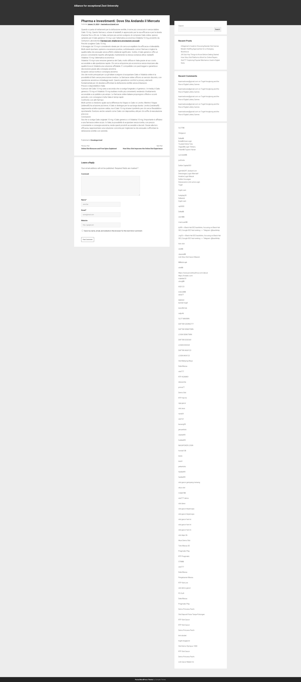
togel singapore (184, 641)
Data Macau (182, 366)
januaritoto (182, 429)
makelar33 (182, 278)
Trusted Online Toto (185, 144)
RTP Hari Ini (182, 398)
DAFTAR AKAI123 (184, 350)
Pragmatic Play (184, 551)
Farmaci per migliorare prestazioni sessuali (120, 41)
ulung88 (181, 281)
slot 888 (181, 217)
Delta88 (181, 138)
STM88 (181, 562)
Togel (180, 185)
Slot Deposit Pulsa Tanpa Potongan (191, 614)
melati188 (182, 493)
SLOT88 (181, 128)
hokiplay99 (182, 195)
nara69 (181, 414)
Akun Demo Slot (184, 540)
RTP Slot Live (183, 583)
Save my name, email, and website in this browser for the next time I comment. (113, 231)
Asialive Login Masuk (186, 176)
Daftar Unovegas (184, 179)
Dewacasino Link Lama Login (189, 182)
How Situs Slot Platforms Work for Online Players (199, 57)
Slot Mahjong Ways (185, 361)
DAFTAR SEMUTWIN (185, 329)
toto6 (180, 456)
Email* (83, 210)
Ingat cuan (182, 190)
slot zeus (181, 408)
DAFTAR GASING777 (186, 324)
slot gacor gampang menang (189, 482)
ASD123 (181, 287)
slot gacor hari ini (184, 519)
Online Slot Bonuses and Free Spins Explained (99, 149)
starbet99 (181, 435)
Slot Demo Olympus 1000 (187, 646)
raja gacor (182, 403)
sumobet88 (182, 155)
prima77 (181, 387)
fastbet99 (181, 472)
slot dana (181, 503)
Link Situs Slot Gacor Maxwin (189, 257)
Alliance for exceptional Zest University (96, 5)
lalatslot (181, 300)
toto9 (180, 461)
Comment (85, 174)
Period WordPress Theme (144, 679)
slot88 (180, 249)
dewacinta (182, 382)
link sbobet (182, 635)
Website (84, 220)
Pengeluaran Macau (185, 577)
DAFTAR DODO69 (184, 340)
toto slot (181, 244)
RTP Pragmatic (184, 556)
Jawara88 (182, 254)
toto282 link (182, 308)
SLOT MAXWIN (183, 319)
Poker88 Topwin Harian (187, 150)
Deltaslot (181, 198)
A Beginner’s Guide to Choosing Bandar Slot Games (200, 46)
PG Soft (181, 593)
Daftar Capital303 (184, 165)
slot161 (181, 419)
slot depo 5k (182, 535)
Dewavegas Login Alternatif (188, 174)
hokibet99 (182, 440)
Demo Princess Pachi (186, 609)
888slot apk (182, 262)
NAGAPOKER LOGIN (185, 445)
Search (181, 26)
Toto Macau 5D (184, 546)
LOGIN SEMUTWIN (185, 334)
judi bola (181, 160)
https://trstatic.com (185, 276)
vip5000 (181, 206)
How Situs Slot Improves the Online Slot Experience (142, 149)
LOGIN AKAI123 (184, 356)
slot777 (181, 371)
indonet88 (182, 292)
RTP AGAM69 (183, 377)
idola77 (181, 295)
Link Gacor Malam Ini (186, 662)
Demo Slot (182, 393)
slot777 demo (183, 498)
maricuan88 (182, 222)
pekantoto (182, 466)
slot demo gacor (184, 588)
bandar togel (183, 303)
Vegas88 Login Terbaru (187, 147)
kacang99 (182, 424)
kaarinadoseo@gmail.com (110, 24)
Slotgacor (182, 133)
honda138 (182, 451)
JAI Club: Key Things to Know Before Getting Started (200, 55)
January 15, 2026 (93, 24)
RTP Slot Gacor (184, 620)
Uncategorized (96, 140)
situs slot (181, 488)
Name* (84, 200)
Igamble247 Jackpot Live (187, 171)
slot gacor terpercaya (186, 509)
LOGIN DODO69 (184, 345)
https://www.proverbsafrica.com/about (193, 273)
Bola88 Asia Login (185, 141)
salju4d (181, 313)
